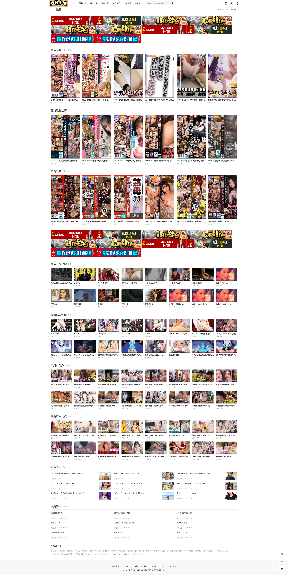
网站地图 (115, 566)
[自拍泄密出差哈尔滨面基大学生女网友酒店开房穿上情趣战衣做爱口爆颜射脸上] (61, 397)
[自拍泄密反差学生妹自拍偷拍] (203, 397)
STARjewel (102, 334)
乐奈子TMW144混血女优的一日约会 (229, 456)
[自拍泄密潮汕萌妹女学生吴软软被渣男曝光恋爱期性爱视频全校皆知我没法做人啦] (179, 375)
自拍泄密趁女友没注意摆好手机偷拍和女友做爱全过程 (118, 384)
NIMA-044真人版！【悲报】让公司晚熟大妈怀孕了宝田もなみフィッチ (108, 100)
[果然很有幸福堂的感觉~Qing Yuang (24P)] (168, 476)
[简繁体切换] (282, 554)
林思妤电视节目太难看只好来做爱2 (158, 435)
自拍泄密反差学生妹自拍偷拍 (203, 406)
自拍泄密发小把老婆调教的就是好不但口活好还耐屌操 (94, 406)
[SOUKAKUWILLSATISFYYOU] (203, 346)
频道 (137, 3)
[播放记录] (226, 3)
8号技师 (114, 551)
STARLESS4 (126, 334)
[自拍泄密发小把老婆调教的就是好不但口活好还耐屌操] (85, 397)
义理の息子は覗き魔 (129, 283)
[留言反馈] (232, 3)
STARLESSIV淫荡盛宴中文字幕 (110, 355)
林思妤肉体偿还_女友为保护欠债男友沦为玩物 (91, 435)
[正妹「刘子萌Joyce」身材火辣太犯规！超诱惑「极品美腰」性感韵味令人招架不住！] (231, 486)
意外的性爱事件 (56, 513)
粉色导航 (54, 551)
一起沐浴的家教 (175, 283)
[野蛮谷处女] (155, 295)
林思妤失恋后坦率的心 (82, 456)
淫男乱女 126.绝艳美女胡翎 (124, 523)
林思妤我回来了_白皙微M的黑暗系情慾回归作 (233, 435)
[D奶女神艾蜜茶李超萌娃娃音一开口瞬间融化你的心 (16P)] (105, 476)
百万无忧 (169, 551)
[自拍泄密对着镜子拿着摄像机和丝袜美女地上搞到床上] (226, 397)
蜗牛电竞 (161, 551)
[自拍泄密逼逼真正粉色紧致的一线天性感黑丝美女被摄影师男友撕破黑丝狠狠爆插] (85, 375)
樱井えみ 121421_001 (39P (187, 493)
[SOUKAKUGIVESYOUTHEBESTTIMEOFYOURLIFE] (226, 346)
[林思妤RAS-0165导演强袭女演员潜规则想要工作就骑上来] (179, 447)
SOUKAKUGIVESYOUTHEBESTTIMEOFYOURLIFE (236, 355)
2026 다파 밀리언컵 (221, 551)
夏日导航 (70, 551)
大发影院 (129, 551)
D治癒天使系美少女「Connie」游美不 (128, 483)
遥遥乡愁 (54, 304)
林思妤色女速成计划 (176, 435)
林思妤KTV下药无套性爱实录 (109, 456)
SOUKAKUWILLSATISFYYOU (204, 355)
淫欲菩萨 (77, 283)
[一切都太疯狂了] (155, 274)
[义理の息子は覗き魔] (132, 274)
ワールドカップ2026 (108, 554)
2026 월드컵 (55, 554)
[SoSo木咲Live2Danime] (155, 346)
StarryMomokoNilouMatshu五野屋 (87, 355)
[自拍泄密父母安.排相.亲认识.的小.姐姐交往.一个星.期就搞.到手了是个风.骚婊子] (179, 397)
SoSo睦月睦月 (174, 355)
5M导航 (84, 551)
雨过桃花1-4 (55, 523)
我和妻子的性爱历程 (184, 513)
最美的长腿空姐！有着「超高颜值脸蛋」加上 (193, 473)
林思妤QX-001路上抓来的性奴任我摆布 (159, 456)
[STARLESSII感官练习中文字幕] (203, 325)
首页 (73, 3)
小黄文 (91, 551)
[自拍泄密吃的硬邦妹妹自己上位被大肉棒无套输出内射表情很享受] (132, 375)
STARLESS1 (79, 334)
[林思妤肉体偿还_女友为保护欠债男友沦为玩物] (85, 426)
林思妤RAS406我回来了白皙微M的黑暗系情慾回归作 (212, 456)
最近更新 (234, 9)
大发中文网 (178, 551)
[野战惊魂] (132, 295)
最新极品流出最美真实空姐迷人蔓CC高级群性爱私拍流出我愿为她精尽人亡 (236, 100)
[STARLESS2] (61, 325)
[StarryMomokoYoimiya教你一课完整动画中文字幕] (226, 325)
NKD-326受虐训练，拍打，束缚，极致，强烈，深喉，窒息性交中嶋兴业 (78, 221)
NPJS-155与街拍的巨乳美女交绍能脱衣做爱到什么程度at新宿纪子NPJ (108, 161)
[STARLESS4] (132, 325)
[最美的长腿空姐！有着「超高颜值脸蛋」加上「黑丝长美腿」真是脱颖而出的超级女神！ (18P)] (231, 476)
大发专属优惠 (188, 551)
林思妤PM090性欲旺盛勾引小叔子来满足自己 (138, 456)
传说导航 (62, 551)
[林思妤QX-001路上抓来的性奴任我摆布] (155, 447)
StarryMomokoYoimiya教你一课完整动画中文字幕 (235, 334)
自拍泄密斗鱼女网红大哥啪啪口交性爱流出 (161, 406)
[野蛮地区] (85, 295)
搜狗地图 (172, 566)
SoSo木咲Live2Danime (154, 355)
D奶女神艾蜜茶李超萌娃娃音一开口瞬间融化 (67, 473)
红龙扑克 (106, 551)
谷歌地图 (144, 566)
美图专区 (116, 3)
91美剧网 (121, 551)
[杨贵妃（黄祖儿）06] (179, 295)
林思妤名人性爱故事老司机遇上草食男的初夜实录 (69, 435)
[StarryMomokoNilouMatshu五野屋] (85, 346)
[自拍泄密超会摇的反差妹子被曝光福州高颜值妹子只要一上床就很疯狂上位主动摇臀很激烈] (226, 375)
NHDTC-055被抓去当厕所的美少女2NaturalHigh (195, 161)
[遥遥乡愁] (61, 295)
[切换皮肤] (282, 561)
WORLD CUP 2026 (124, 554)
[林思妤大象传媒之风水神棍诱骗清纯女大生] (132, 426)
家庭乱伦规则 (182, 523)
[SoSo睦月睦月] (179, 346)
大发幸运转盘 (208, 551)
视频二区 (94, 3)
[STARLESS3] (155, 325)
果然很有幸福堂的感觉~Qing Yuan (126, 473)
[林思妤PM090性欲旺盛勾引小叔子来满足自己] (132, 447)
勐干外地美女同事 (57, 532)
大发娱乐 (198, 551)
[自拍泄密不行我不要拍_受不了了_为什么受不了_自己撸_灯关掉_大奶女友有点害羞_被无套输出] (203, 375)
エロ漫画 (98, 551)
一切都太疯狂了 (151, 283)
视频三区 (105, 3)
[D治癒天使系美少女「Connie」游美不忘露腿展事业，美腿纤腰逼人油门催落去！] (168, 486)
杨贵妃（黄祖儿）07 (200, 304)
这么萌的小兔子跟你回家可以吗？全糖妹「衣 (67, 493)
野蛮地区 (77, 304)
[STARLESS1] (85, 325)
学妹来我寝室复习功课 (122, 513)
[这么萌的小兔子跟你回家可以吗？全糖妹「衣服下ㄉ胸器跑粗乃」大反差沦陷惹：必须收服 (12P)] (105, 496)
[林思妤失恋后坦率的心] (85, 447)
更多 (70, 50)
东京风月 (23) (182, 532)
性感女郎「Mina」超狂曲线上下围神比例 (129, 493)
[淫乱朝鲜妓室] (108, 274)
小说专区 (127, 3)
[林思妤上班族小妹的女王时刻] (61, 447)
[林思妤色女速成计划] (179, 426)
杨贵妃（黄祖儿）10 (223, 283)
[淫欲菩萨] (85, 274)
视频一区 (82, 3)
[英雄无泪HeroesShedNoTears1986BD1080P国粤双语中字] (61, 274)
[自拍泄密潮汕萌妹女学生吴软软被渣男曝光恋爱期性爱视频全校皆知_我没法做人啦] (61, 375)
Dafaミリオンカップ (92, 554)
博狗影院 (145, 551)
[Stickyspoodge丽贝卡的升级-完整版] (61, 346)
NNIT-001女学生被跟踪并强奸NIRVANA (223, 161)
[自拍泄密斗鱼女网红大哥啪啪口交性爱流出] (155, 397)
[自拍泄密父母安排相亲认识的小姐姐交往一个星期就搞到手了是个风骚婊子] (108, 397)
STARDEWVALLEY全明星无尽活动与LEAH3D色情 (188, 334)
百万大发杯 (80, 554)
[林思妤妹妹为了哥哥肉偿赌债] (108, 426)
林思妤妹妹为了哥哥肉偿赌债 (109, 435)
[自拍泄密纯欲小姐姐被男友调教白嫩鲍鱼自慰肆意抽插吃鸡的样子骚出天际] (155, 375)
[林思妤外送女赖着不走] (203, 426)
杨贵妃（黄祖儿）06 (176, 304)
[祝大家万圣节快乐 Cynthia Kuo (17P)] (105, 486)
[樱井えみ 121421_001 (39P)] (231, 496)
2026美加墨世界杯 (67, 554)
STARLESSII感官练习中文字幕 (204, 334)
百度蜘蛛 (135, 566)
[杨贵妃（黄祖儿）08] (226, 295)
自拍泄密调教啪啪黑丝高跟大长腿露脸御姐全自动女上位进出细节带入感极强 (142, 100)
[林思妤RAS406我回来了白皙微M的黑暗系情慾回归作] (203, 447)
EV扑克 (77, 551)
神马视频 (137, 551)
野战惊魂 (125, 304)
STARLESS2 (55, 334)
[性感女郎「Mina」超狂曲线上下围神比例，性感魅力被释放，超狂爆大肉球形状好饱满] (168, 496)
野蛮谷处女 (149, 304)
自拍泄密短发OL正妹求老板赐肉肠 (134, 406)
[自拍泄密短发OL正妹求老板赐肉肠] (132, 397)
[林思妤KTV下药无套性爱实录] (108, 447)
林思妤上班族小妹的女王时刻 (62, 456)
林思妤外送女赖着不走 (200, 435)
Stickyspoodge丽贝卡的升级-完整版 (64, 355)
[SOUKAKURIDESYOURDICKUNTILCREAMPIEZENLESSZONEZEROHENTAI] (132, 346)
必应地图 (154, 566)
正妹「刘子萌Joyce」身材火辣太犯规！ (191, 483)
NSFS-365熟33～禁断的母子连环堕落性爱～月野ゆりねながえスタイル (140, 221)
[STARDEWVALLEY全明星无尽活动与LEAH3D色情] (179, 325)
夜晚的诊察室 (197, 283)
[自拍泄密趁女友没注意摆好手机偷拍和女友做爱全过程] (108, 375)
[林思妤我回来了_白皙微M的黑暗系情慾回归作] (226, 426)
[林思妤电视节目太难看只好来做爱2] (155, 426)
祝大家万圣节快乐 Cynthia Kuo (62, 483)
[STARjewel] (108, 325)
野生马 (100, 304)
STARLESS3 (150, 334)
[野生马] (108, 295)
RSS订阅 (125, 566)
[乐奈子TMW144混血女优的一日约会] (226, 447)
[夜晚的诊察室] (203, 274)
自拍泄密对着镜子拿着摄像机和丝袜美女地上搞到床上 (236, 406)
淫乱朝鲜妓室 (103, 283)
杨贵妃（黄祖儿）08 (223, 304)
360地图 (163, 566)
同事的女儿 (118, 532)
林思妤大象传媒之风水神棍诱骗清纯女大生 (138, 435)
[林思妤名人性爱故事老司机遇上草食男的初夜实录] (61, 426)
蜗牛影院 (153, 551)
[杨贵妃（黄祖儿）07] (203, 295)
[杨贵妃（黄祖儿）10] (226, 274)
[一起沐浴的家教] (179, 274)
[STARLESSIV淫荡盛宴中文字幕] (108, 346)
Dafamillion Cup (138, 554)
